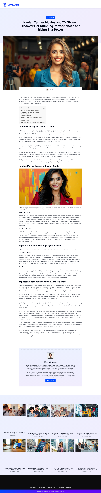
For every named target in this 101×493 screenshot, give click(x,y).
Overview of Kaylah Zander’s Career (29, 110)
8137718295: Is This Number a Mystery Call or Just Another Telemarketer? (62, 469)
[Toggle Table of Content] (43, 108)
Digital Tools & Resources (75, 4)
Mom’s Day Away (27, 113)
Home (45, 4)
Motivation (52, 4)
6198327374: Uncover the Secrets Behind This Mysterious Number (14, 469)
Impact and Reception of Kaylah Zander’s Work (33, 122)
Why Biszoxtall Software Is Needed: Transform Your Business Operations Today (86, 469)
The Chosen (26, 120)
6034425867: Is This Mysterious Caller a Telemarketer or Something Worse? (62, 434)
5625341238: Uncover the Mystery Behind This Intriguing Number (38, 469)
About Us (86, 4)
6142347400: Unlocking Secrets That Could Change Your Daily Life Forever (86, 434)
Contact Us (94, 4)
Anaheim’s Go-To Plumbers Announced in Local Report (14, 433)
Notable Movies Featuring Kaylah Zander (31, 112)
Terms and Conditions (64, 487)
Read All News (50, 380)
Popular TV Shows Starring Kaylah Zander (31, 117)
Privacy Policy (52, 487)
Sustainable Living (61, 4)
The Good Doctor (27, 115)
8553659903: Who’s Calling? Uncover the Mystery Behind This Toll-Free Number (38, 434)
